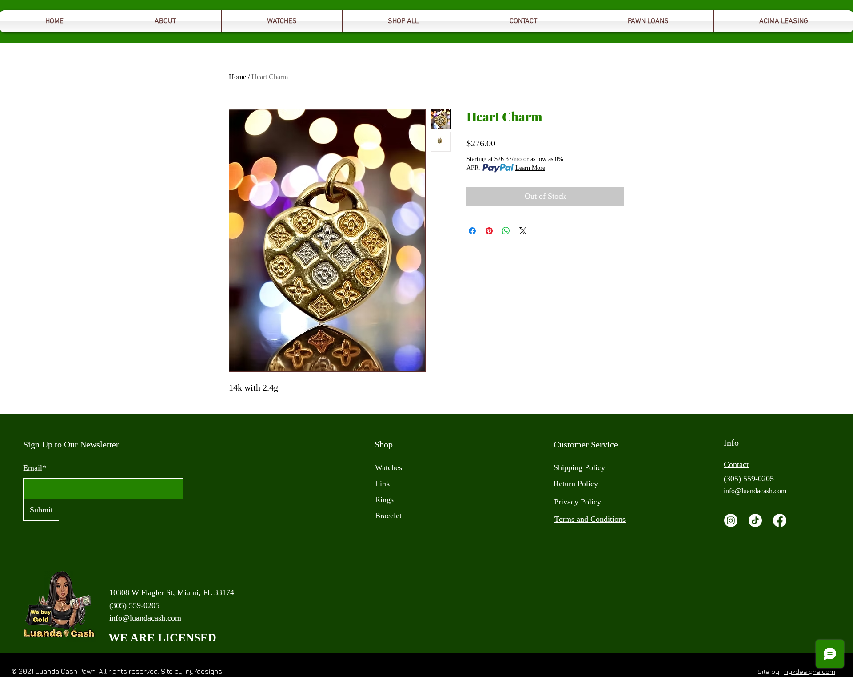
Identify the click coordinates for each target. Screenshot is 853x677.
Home (237, 77)
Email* (34, 468)
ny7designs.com (809, 671)
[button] (647, 21)
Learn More (530, 168)
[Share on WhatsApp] (506, 231)
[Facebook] (779, 520)
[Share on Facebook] (472, 231)
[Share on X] (523, 231)
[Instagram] (730, 520)
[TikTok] (755, 520)
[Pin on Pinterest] (489, 231)
